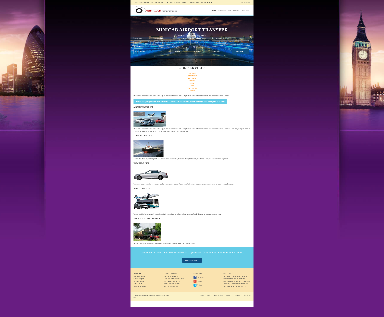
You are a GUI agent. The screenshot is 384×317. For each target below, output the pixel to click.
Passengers (175, 47)
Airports (236, 10)
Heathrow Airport (139, 276)
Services (245, 10)
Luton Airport (138, 283)
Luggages (195, 47)
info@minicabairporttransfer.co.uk (150, 2)
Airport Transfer (192, 73)
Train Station (192, 78)
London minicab (237, 276)
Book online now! (192, 260)
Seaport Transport (143, 136)
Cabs (192, 83)
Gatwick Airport (139, 279)
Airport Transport (143, 107)
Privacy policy (165, 295)
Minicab (192, 81)
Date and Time (139, 47)
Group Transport (192, 88)
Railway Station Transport (148, 218)
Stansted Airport (139, 281)
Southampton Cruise (140, 286)
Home (214, 10)
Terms (157, 295)
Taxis (192, 85)
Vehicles (192, 91)
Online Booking (224, 10)
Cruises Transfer (192, 75)
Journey (214, 47)
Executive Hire (141, 163)
